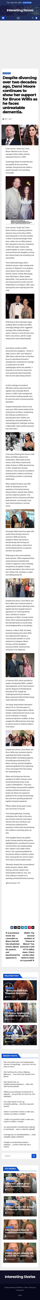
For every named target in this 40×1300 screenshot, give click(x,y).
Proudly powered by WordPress (13, 1287)
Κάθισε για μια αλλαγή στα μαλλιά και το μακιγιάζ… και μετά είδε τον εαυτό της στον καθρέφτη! (19, 1094)
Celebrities (6, 73)
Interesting (9, 1227)
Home (20, 1295)
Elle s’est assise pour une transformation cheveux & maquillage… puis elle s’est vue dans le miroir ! (20, 1064)
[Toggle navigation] (18, 18)
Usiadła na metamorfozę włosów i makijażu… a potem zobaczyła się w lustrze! (17, 1144)
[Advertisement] (20, 41)
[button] (33, 18)
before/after (10, 1180)
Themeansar (19, 1290)
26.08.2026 (10, 1190)
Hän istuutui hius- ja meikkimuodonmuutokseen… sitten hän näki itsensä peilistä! (18, 1084)
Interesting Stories (20, 10)
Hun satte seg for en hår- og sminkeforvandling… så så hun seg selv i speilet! (19, 1104)
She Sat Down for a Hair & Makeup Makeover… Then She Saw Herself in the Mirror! (19, 1074)
